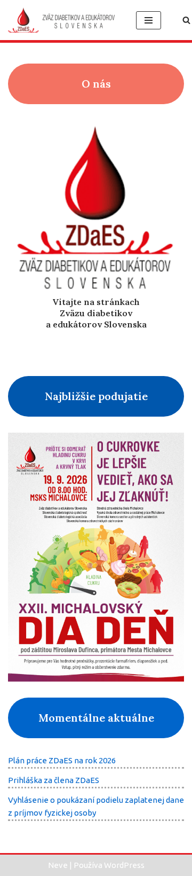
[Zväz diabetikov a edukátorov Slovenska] (64, 20)
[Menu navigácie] (148, 20)
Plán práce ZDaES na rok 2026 (62, 760)
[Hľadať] (186, 20)
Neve (58, 865)
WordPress (124, 865)
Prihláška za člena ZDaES (53, 780)
